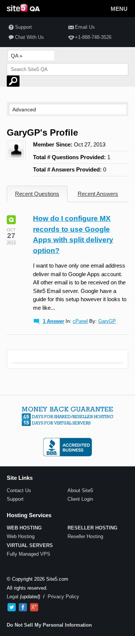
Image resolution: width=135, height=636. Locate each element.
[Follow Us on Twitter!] (12, 607)
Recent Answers (98, 194)
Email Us (85, 27)
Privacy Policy (63, 596)
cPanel (80, 321)
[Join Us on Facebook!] (23, 607)
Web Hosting (20, 536)
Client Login (80, 499)
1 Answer (53, 321)
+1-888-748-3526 (93, 37)
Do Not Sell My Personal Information (49, 625)
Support (23, 27)
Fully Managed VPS (28, 554)
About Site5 (80, 490)
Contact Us (19, 490)
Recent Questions (37, 194)
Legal (12, 596)
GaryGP (107, 321)
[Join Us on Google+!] (34, 607)
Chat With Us (29, 37)
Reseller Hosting (85, 536)
